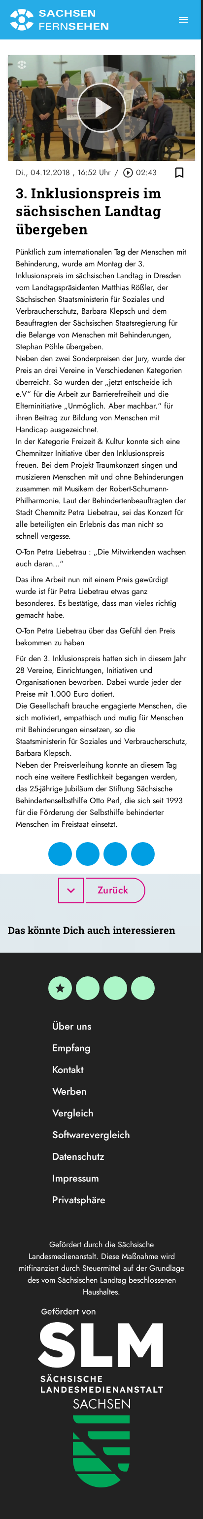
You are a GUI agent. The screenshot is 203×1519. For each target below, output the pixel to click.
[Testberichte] (60, 988)
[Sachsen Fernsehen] (59, 19)
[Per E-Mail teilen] (143, 854)
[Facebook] (88, 988)
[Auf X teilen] (88, 854)
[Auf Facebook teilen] (60, 854)
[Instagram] (115, 988)
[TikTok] (143, 988)
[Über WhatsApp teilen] (115, 854)
